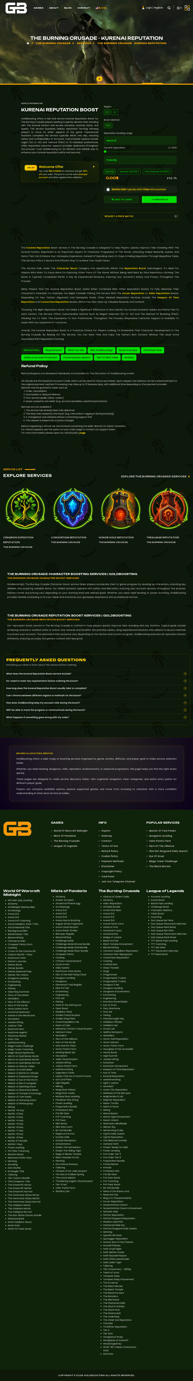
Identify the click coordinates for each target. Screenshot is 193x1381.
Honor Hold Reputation (116, 537)
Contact (83, 8)
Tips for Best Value (107, 357)
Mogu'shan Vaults (65, 1093)
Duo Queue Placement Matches (168, 923)
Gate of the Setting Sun (68, 1005)
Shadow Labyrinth (113, 1221)
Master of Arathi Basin (20, 1069)
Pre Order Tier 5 (112, 1154)
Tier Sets (108, 1333)
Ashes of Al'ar (110, 927)
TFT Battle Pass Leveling (164, 940)
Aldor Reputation (159, 293)
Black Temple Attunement (118, 944)
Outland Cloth (111, 1143)
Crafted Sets (110, 964)
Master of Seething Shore (22, 1086)
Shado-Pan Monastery (68, 1147)
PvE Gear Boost (111, 1177)
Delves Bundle (15, 968)
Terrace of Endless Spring (70, 1174)
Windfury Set (63, 1191)
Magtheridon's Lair (113, 1096)
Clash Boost (157, 913)
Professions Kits (64, 1110)
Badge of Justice (112, 937)
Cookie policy (109, 856)
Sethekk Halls (110, 1211)
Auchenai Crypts (112, 930)
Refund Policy (31, 350)
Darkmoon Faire (17, 958)
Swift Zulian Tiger (112, 1262)
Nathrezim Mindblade (115, 1123)
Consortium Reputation (54, 302)
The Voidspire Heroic (19, 1205)
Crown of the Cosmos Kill (21, 951)
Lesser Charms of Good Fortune (73, 1076)
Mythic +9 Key (15, 1137)
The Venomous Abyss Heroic (23, 1195)
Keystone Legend (17, 1032)
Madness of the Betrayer (117, 1093)
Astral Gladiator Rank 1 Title (23, 924)
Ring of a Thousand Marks (117, 1198)
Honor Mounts (111, 1042)
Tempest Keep (111, 1276)
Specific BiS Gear (112, 1235)
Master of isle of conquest (22, 1083)
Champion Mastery (161, 910)
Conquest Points (65, 954)
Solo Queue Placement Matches (169, 934)
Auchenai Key (110, 934)
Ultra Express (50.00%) (157, 171)
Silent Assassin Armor (67, 1157)
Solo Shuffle (14, 1167)
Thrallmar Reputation (163, 537)
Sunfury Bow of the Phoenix (118, 1242)
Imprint (105, 830)
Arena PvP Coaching (19, 920)
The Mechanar (111, 1299)
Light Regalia (62, 1083)
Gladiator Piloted (112, 1022)
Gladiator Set (110, 1025)
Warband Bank (16, 1218)
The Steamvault (112, 1313)
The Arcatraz (110, 1282)
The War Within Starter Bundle (24, 1215)
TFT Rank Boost (159, 954)
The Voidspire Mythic (19, 1208)
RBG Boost (61, 1123)
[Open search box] (170, 8)
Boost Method (111, 119)
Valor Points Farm (160, 840)
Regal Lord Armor (65, 1133)
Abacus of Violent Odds (116, 896)
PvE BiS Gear (62, 1113)
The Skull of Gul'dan (114, 1306)
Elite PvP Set (62, 988)
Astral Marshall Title (19, 927)
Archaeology (63, 906)
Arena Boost (158, 900)
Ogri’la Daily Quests (114, 1133)
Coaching (156, 917)
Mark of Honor (111, 1106)
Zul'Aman (108, 1353)
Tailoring (12, 1174)
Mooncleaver (110, 1113)
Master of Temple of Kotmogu (24, 1093)
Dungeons (61, 981)
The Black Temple (113, 1289)
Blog (68, 8)
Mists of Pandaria (65, 835)
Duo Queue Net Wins (162, 920)
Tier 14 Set (61, 1184)
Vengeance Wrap (113, 1337)
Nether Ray (109, 1127)
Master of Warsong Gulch (22, 1100)
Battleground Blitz (18, 930)
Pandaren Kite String (67, 1099)
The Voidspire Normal (20, 1212)
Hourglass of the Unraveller (118, 1049)
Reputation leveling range (118, 133)
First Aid (60, 998)
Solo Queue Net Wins (162, 930)
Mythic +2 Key (15, 1113)
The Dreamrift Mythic (20, 1188)
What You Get (76, 350)
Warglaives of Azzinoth (115, 1340)
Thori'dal (108, 1323)
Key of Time (109, 1072)
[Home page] (16, 7)
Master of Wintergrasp (20, 1103)
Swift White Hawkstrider (116, 1259)
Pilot (108, 125)
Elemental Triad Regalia (69, 984)
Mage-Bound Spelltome (21, 1052)
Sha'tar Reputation (113, 1215)
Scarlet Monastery (66, 1140)
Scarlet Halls (62, 1137)
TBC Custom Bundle (19, 1178)
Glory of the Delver (18, 995)
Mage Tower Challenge (163, 861)
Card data (107, 876)
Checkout (161, 199)
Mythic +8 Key (15, 1134)
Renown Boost (16, 1154)
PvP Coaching (63, 1116)
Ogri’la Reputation (113, 1137)
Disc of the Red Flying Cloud (71, 974)
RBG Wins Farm (64, 1127)
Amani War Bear (112, 910)
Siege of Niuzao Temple (68, 1154)
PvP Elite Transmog (18, 1151)
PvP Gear (61, 1120)
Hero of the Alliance (161, 846)
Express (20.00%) (129, 171)
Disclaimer (108, 866)
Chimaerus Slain (16, 941)
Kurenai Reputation (38, 247)
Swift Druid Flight (112, 1248)
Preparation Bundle (66, 1106)
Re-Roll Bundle (64, 1130)
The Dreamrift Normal (20, 1191)
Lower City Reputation (115, 1089)
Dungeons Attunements (116, 991)
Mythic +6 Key (15, 1127)
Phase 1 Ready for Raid (115, 1147)
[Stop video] (99, 78)
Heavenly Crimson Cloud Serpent (74, 1028)
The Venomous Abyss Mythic (24, 1198)
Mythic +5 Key (15, 1123)
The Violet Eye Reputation (117, 1320)
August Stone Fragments (69, 923)
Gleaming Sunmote (18, 991)
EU (107, 112)
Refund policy (109, 851)
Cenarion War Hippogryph (117, 954)
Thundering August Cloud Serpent (74, 1181)
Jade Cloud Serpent (67, 1059)
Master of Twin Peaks (162, 830)
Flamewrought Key (113, 1018)
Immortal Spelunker (19, 1012)
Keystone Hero (16, 1029)
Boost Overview (128, 350)
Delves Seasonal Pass (20, 971)
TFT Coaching (158, 944)
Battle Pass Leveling (162, 903)
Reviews (129, 357)
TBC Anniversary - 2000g (117, 1269)
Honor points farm (18, 1008)
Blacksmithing (15, 937)
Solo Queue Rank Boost (163, 937)
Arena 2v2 (13, 913)
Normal (110, 171)
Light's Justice (110, 1083)
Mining (11, 1107)
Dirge (106, 971)
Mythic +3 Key (15, 1117)
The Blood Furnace (113, 1293)
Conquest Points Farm (20, 944)
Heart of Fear (63, 1025)
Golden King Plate (65, 1018)
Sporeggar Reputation (115, 1238)
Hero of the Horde (18, 1005)
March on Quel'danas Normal (24, 1063)
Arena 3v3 (13, 917)
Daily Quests (62, 967)
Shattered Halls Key (114, 1225)
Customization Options (76, 357)
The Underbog (111, 1316)
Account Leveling (160, 896)
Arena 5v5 (61, 917)
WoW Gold (13, 1225)
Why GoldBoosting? (101, 350)
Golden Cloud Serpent (68, 1015)
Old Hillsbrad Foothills (115, 1140)
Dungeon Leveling (65, 978)
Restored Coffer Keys (20, 1157)
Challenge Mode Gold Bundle (71, 947)
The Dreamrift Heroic (19, 1184)
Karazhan (108, 1062)
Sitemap (106, 835)
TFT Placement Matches (164, 950)
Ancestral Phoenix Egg (68, 903)
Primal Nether (111, 1164)
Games (38, 8)
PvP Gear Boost (111, 1184)
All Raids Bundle (111, 906)
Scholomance (63, 1143)
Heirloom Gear (64, 1032)
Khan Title (13, 1039)
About (53, 8)
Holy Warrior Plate (66, 1045)
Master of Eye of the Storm (23, 1079)
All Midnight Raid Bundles (21, 907)
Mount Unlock (110, 1120)
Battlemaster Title (18, 934)
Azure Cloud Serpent (67, 927)
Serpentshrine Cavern (115, 1204)
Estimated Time (153, 350)
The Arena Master (66, 1177)
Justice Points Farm (66, 1066)
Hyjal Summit (110, 1055)
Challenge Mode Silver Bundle (72, 950)
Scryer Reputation (133, 293)
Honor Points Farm (66, 1049)
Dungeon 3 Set (111, 984)
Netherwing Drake (113, 1130)
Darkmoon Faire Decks (68, 971)
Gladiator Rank (64, 1011)
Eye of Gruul (156, 856)
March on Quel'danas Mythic (23, 1059)
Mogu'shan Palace (66, 1089)
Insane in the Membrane (21, 1015)
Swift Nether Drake (113, 1252)
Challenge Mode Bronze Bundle (73, 944)
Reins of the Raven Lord (116, 1191)
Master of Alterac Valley (21, 1066)
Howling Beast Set (65, 1052)
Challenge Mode (65, 940)
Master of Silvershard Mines (23, 1090)
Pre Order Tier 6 (112, 1157)
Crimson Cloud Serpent (68, 961)
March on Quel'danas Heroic (23, 1056)
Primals (107, 1167)
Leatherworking (16, 1042)
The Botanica (110, 1296)
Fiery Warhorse (111, 1008)
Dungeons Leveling (160, 835)
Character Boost (67, 268)
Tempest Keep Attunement (118, 1279)
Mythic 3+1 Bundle (17, 1140)
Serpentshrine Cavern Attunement (122, 1208)
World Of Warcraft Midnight (71, 830)
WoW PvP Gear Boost (20, 1228)
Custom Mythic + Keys (20, 954)
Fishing (11, 988)
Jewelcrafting (15, 1022)
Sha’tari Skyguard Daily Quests (168, 851)
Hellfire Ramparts (113, 1032)
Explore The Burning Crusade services (154, 476)
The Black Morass (160, 866)
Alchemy (13, 903)
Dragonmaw (110, 974)
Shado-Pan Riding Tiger (68, 1150)
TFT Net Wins (158, 947)
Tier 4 (106, 1330)
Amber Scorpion (65, 900)
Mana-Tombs (110, 1103)
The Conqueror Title (19, 1181)
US (114, 112)
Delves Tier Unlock (18, 974)
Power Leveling (16, 1147)
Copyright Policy (111, 871)
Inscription (13, 1018)
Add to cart (123, 199)
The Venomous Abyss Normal (24, 1201)
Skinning (12, 1161)
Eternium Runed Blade (115, 1001)
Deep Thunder (111, 967)
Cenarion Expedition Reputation (18, 540)
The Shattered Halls (114, 1303)
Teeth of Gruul (111, 1272)
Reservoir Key (110, 1194)
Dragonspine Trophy (114, 978)
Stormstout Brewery (67, 1164)
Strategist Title (16, 1171)
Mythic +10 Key (16, 1110)
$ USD (102, 8)
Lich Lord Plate (63, 1079)
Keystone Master (17, 1035)
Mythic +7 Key (15, 1130)
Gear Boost (62, 1008)
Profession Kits (111, 1171)
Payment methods (112, 861)
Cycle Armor (63, 964)
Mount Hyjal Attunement (116, 1116)
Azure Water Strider (67, 930)
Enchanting (14, 981)
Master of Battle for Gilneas (23, 1073)
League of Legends (66, 846)
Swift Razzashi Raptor (115, 1255)
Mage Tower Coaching (20, 1049)
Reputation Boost (135, 268)
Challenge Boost (160, 906)
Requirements (54, 350)
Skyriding (13, 1164)
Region (107, 106)
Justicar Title (15, 1025)
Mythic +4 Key (15, 1120)
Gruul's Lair (109, 1028)
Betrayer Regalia (65, 934)
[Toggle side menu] (187, 7)
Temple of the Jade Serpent (71, 1171)
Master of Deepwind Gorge (23, 1076)
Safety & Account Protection (40, 357)
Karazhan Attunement (115, 1066)
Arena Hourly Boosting (68, 920)
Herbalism (13, 998)
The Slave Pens (111, 1309)
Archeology (14, 910)
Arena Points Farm (113, 923)
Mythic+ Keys (15, 1144)
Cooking (12, 947)
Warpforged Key (112, 1343)
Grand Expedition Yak (67, 1022)
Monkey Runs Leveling (68, 1096)
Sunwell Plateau (112, 1245)
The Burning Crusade (17, 547)
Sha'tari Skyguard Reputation (119, 1218)
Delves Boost (15, 964)
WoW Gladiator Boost (20, 1222)
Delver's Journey (17, 961)
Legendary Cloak (65, 1072)
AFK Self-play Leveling (20, 900)
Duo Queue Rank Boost (163, 927)
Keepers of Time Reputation (118, 1069)
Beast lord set (111, 940)
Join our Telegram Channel (118, 881)
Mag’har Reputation (114, 1099)
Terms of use (109, 846)
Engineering (14, 985)
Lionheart (108, 1086)
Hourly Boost (110, 1052)
